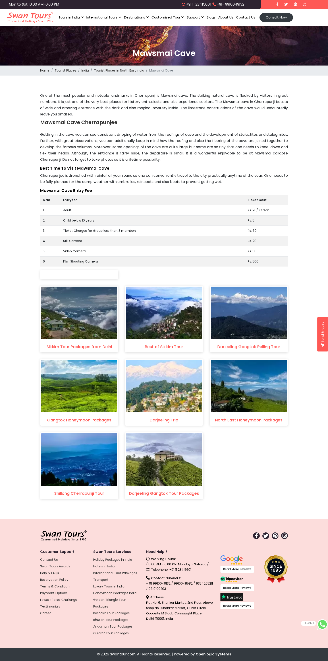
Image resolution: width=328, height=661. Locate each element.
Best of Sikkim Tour (164, 346)
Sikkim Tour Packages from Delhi (79, 346)
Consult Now (276, 17)
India (85, 70)
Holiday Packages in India (112, 559)
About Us (225, 17)
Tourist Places (65, 70)
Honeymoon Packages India (115, 593)
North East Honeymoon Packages (248, 420)
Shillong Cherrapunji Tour (79, 493)
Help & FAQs (49, 573)
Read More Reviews (237, 569)
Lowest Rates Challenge (58, 599)
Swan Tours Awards (55, 566)
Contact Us (245, 17)
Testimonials (50, 606)
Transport (100, 579)
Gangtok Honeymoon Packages (79, 420)
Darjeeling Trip (164, 420)
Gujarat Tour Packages (111, 633)
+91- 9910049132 (230, 4)
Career (45, 613)
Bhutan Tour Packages (110, 620)
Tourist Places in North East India (119, 70)
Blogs (211, 17)
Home (45, 70)
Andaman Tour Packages (113, 626)
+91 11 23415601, (199, 4)
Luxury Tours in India (109, 586)
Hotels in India (104, 566)
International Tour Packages (115, 573)
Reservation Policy (54, 579)
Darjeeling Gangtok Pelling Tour (248, 346)
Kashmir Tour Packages (111, 613)
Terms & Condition (55, 586)
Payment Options (54, 593)
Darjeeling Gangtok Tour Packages (164, 493)
